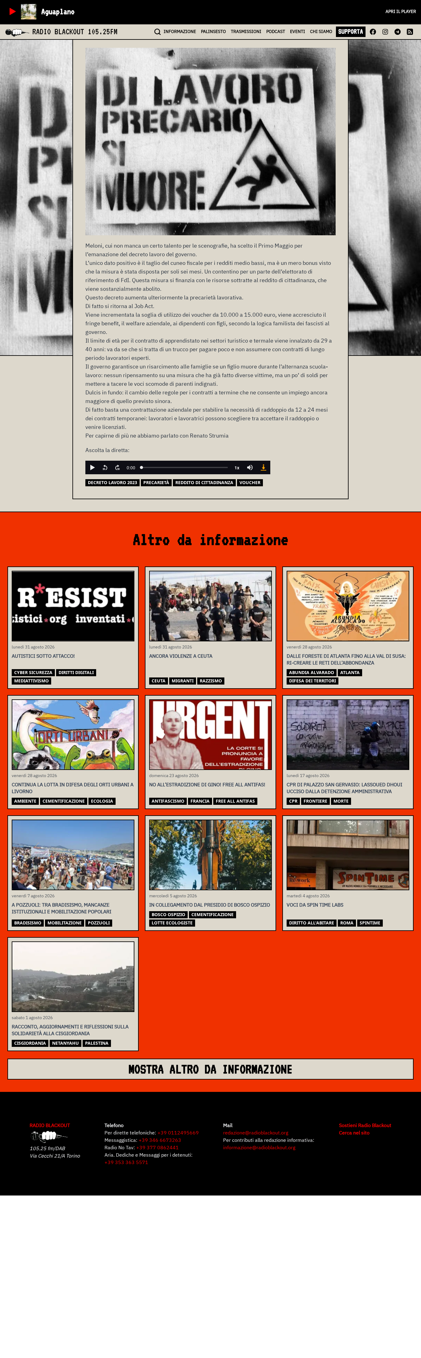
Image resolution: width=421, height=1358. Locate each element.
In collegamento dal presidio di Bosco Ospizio (209, 905)
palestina (96, 1043)
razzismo (211, 681)
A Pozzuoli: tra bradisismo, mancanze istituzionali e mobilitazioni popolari (61, 908)
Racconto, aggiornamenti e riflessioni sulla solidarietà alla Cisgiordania (70, 1029)
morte (341, 801)
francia (200, 801)
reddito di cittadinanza (204, 482)
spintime (370, 923)
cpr (293, 801)
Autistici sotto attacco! (43, 656)
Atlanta (350, 672)
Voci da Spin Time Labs (315, 905)
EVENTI (297, 31)
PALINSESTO (213, 31)
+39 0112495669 (178, 1133)
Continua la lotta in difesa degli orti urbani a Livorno (72, 787)
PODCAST (275, 31)
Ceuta (159, 681)
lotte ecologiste (172, 923)
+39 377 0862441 (157, 1147)
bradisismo (27, 923)
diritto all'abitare (311, 923)
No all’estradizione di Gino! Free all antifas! (207, 784)
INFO (180, 31)
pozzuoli (99, 923)
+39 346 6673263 (160, 1140)
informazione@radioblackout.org (259, 1147)
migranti (183, 681)
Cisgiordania (30, 1043)
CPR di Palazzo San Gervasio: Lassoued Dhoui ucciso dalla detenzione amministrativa (344, 787)
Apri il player (401, 11)
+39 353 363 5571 (126, 1162)
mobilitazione (64, 923)
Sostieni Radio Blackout (365, 1125)
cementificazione (64, 801)
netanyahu (65, 1043)
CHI (321, 31)
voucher (249, 482)
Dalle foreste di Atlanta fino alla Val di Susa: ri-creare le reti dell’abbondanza (346, 659)
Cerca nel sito (354, 1133)
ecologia (102, 801)
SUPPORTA (350, 31)
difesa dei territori (312, 681)
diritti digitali (76, 672)
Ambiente (25, 801)
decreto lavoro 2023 (112, 482)
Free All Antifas (235, 801)
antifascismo (168, 801)
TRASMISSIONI (246, 31)
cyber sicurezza (33, 672)
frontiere (315, 801)
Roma (347, 923)
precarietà (156, 482)
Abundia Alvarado (311, 672)
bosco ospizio (168, 914)
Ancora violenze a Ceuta (180, 656)
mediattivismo (31, 681)
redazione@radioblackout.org (255, 1133)
